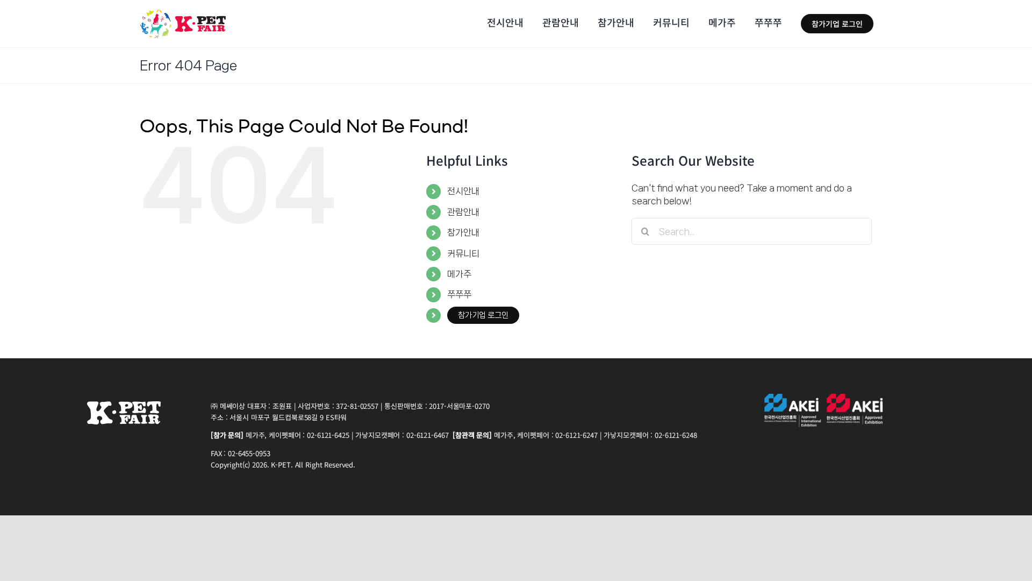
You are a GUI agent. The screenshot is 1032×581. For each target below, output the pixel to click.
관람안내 (463, 212)
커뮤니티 (463, 253)
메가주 (459, 274)
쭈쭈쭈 (459, 294)
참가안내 (463, 232)
